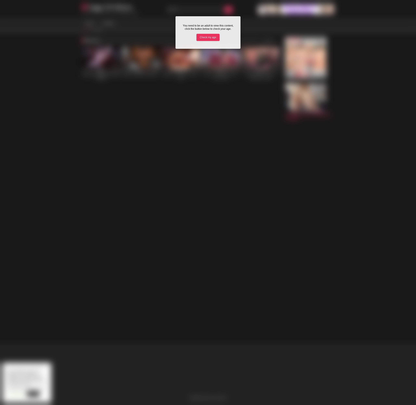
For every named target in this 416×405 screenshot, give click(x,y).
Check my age (208, 37)
